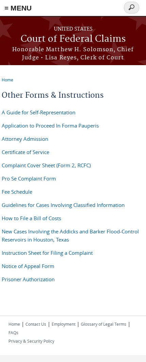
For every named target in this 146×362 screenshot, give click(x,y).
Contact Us (35, 324)
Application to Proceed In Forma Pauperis (50, 125)
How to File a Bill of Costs (31, 218)
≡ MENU (18, 8)
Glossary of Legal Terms (103, 324)
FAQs (13, 332)
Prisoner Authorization (28, 279)
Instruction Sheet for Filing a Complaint (47, 252)
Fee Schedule (17, 191)
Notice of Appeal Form (28, 266)
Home (7, 79)
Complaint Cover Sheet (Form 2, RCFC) (46, 165)
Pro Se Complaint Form (29, 178)
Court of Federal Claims (73, 39)
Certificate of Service (25, 152)
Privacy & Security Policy (31, 341)
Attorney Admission (25, 138)
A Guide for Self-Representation (38, 112)
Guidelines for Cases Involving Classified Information (63, 205)
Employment (63, 324)
